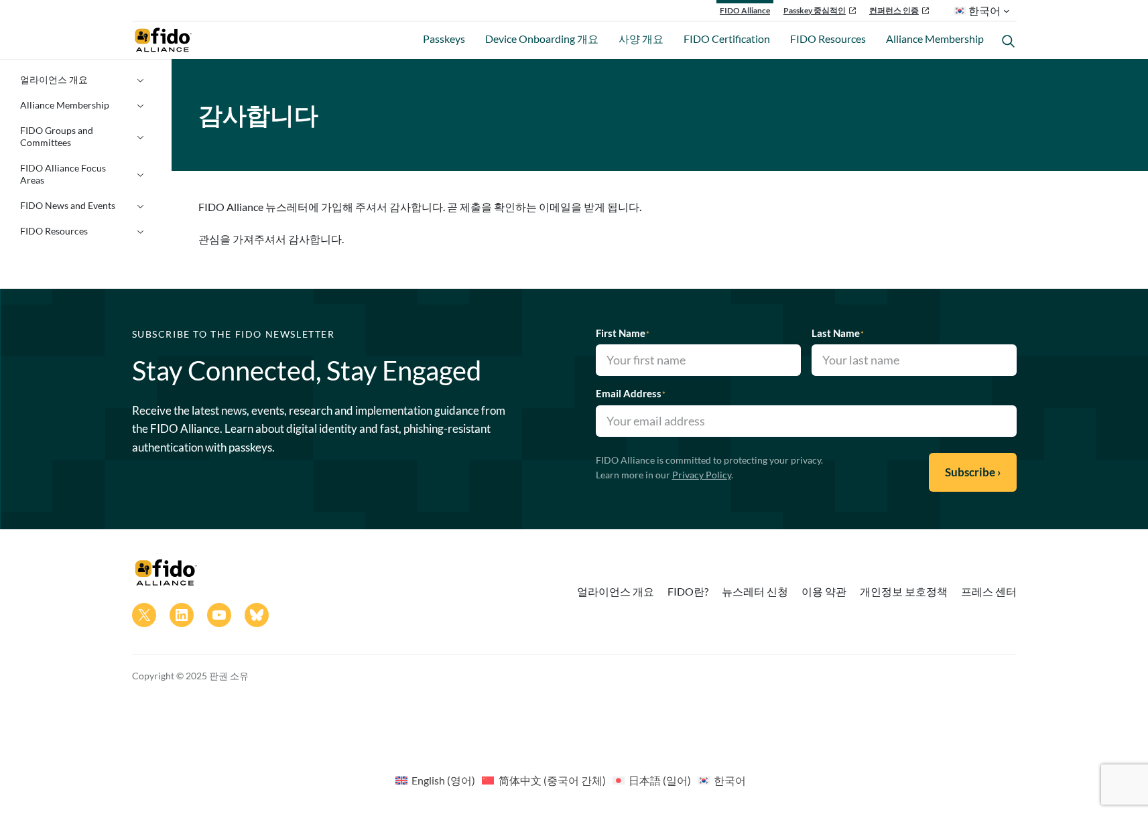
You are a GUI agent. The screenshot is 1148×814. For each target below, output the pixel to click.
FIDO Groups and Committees (56, 136)
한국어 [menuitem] (730, 780)
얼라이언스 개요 (54, 79)
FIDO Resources (54, 230)
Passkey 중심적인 (814, 10)
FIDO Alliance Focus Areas (63, 174)
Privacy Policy (701, 474)
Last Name (838, 333)
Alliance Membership (64, 105)
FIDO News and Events (67, 205)
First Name (622, 333)
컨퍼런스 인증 (894, 10)
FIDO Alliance (745, 10)
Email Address (630, 393)
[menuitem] (435, 780)
